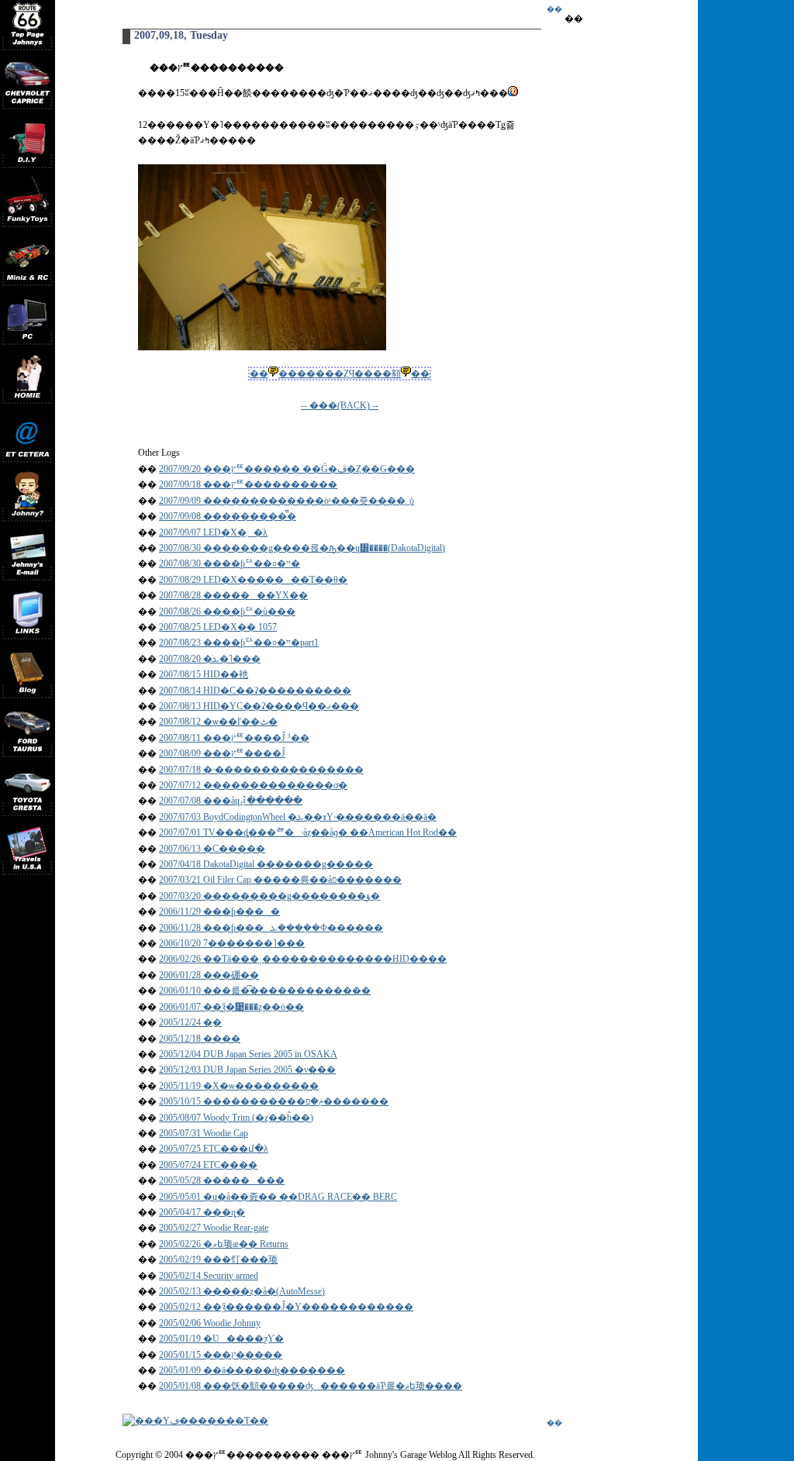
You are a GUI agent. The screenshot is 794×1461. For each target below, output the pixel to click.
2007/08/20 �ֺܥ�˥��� (210, 658)
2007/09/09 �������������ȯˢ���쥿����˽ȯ (286, 500)
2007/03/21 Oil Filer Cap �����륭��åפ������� (280, 879)
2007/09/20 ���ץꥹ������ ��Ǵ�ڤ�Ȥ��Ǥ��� (287, 468)
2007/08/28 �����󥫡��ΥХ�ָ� (233, 595)
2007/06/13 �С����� (212, 848)
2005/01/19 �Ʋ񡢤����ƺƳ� (221, 1338)
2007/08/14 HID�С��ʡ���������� (255, 690)
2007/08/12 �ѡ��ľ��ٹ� (218, 721)
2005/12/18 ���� (199, 1038)
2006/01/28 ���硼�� (209, 975)
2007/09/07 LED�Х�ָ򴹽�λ (213, 532)
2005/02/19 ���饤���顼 (218, 1259)
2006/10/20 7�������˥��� (232, 943)
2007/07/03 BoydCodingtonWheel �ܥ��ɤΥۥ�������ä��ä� (298, 816)
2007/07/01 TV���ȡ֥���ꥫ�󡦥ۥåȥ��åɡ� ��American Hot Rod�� (308, 832)
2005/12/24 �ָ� (190, 1022)
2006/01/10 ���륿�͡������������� (265, 990)
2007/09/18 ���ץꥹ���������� (248, 484)
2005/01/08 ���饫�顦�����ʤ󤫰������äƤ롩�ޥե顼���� (310, 1385)
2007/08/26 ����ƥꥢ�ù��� (227, 611)
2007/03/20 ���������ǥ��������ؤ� (269, 896)
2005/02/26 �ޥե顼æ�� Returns (223, 1244)
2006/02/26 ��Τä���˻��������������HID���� (303, 958)
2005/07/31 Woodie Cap (203, 1133)
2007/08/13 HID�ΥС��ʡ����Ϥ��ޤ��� (259, 706)
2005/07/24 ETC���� (208, 1164)
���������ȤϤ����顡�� (340, 373)
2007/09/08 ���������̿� (227, 516)
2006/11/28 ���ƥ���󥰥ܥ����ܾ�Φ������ (271, 927)
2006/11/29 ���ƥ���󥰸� (219, 911)
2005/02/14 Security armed (208, 1275)
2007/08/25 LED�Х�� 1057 (218, 627)
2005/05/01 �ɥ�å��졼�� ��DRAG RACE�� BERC (278, 1196)
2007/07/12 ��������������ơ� (253, 785)
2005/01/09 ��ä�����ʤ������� (252, 1370)
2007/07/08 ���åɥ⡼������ (230, 800)
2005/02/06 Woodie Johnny (210, 1323)
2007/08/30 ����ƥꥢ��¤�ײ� (229, 563)
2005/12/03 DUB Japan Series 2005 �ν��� (247, 1069)
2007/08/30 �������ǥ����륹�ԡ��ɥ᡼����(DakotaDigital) (302, 548)
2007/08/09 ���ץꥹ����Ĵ (222, 753)
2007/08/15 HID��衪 (203, 674)
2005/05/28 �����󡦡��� (222, 1180)
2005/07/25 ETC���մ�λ (213, 1148)
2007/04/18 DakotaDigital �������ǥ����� (266, 864)
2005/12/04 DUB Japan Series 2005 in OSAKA (248, 1054)
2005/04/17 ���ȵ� (202, 1212)
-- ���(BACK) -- (339, 405)
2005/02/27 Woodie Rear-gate (213, 1227)
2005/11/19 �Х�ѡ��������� (239, 1085)
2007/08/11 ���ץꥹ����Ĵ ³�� (234, 737)
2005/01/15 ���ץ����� (220, 1354)
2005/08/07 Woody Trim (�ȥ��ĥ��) (236, 1117)
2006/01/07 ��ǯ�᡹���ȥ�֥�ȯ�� (231, 1006)
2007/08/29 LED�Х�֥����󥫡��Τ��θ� (253, 579)
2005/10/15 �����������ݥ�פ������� (273, 1101)
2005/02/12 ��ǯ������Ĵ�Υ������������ (286, 1306)
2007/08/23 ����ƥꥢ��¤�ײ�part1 (239, 642)
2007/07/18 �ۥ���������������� (261, 769)
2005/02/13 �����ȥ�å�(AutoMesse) (242, 1291)
